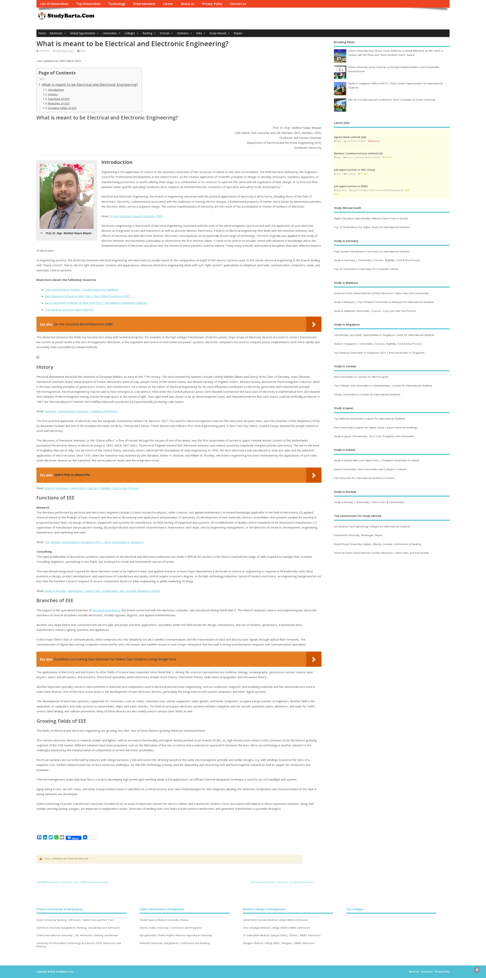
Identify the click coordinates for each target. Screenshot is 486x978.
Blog (82, 50)
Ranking (147, 33)
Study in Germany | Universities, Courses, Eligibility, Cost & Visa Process (377, 260)
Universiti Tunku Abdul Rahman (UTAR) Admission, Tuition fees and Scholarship (381, 293)
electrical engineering (106, 610)
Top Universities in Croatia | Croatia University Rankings (81, 289)
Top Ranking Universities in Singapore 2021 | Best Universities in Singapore (94, 542)
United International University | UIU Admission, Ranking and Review (77, 935)
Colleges (130, 33)
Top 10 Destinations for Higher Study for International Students (372, 227)
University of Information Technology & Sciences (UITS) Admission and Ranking (78, 945)
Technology (116, 4)
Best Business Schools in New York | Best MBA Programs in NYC (87, 296)
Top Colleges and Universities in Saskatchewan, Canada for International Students (383, 385)
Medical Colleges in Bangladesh (264, 909)
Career (168, 4)
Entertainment (144, 4)
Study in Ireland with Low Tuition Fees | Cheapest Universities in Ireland (377, 460)
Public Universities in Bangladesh (162, 909)
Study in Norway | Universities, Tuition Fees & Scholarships (369, 502)
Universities (110, 33)
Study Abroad (218, 33)
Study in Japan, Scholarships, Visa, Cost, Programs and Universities (374, 436)
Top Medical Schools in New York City (69, 309)
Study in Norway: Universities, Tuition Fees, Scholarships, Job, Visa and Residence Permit (102, 591)
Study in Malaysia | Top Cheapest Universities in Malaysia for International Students (384, 302)
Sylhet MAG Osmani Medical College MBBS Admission (275, 920)
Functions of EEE (59, 99)
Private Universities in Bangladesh (59, 909)
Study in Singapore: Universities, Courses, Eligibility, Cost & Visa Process (92, 488)
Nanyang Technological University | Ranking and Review (81, 411)
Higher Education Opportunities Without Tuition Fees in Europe (371, 218)
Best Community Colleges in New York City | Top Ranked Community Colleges (96, 303)
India (199, 33)
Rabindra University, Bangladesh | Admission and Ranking (175, 943)
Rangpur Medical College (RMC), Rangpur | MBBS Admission (279, 943)
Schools (165, 33)
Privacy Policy (212, 4)
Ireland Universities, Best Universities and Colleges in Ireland (370, 469)
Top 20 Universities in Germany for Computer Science (366, 269)
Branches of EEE (58, 103)
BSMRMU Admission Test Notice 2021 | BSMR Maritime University (73, 882)
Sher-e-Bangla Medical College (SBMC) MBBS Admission (276, 927)
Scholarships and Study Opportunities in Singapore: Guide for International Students (384, 335)
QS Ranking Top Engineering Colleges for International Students (372, 526)
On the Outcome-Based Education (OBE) (136, 216)
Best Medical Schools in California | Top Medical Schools (280, 882)
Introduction (56, 90)
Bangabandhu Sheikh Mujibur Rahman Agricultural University (176, 935)
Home (42, 33)
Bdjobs (238, 33)
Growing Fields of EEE (62, 108)
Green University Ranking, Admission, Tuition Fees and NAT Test (74, 920)
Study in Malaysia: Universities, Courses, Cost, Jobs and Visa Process (375, 311)
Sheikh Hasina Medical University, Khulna (164, 920)
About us (187, 4)
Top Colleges (355, 909)
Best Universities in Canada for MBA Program (361, 376)
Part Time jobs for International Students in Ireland (364, 478)
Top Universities (88, 4)
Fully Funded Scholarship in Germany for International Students (372, 251)
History (53, 94)
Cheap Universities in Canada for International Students (367, 394)
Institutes (183, 33)
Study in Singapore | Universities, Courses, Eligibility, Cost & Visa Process (378, 343)
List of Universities (54, 4)
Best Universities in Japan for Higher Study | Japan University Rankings (376, 427)
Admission (56, 33)
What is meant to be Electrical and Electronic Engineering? (90, 84)
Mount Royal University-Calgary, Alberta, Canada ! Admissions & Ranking (377, 544)
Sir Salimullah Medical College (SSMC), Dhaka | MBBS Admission (281, 935)
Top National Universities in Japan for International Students (369, 418)
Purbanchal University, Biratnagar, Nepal (358, 535)
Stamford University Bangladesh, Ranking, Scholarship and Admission (78, 927)
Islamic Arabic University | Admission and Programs (171, 927)
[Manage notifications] (477, 970)
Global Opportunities (82, 33)
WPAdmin (44, 50)
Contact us (238, 4)
